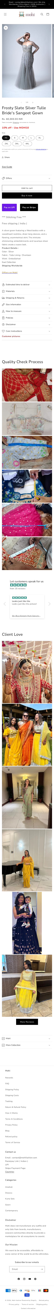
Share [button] (7, 157)
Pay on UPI (9, 207)
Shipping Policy (12, 1089)
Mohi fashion (16, 1300)
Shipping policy (42, 1304)
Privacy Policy (11, 1125)
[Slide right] (33, 102)
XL (40, 138)
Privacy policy (14, 1304)
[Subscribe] (42, 1269)
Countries (9, 1171)
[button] (5, 14)
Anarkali (9, 1187)
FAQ (7, 1083)
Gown (7, 1205)
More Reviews (27, 1022)
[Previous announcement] (5, 4)
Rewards (9, 1077)
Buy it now (27, 195)
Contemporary (11, 1210)
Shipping (16, 122)
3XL (17, 143)
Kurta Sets (10, 1199)
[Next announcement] (49, 4)
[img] (28, 585)
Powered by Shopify (29, 1300)
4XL (27, 143)
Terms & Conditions (14, 1119)
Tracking (9, 1101)
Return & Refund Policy (15, 1107)
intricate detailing (41, 149)
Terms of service (28, 1304)
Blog (7, 1131)
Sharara (8, 1193)
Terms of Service (12, 1142)
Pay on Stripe (29, 207)
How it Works (11, 1113)
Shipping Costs (12, 1095)
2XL (6, 143)
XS (6, 138)
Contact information (28, 1308)
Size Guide (7, 166)
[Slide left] (21, 102)
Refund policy (11, 1136)
